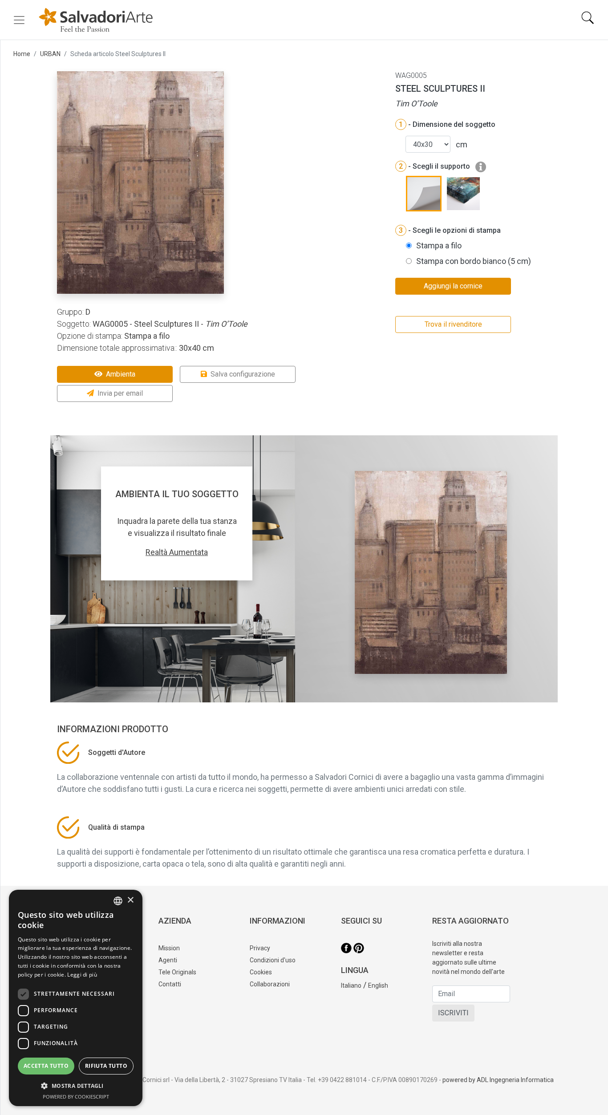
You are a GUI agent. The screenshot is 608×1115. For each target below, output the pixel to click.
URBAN (50, 53)
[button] (76, 1085)
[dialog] (75, 998)
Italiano (351, 985)
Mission (169, 948)
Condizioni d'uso (273, 960)
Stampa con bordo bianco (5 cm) (473, 261)
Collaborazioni (270, 984)
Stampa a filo (439, 245)
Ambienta (120, 374)
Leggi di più (82, 974)
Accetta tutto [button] (46, 1066)
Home (21, 53)
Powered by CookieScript (76, 1096)
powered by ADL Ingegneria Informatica (498, 1079)
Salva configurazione (243, 374)
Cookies (261, 972)
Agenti (167, 960)
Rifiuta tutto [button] (106, 1066)
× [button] (130, 900)
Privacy (260, 948)
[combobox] (117, 900)
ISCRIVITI (453, 1013)
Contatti (169, 984)
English (378, 985)
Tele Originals (177, 972)
